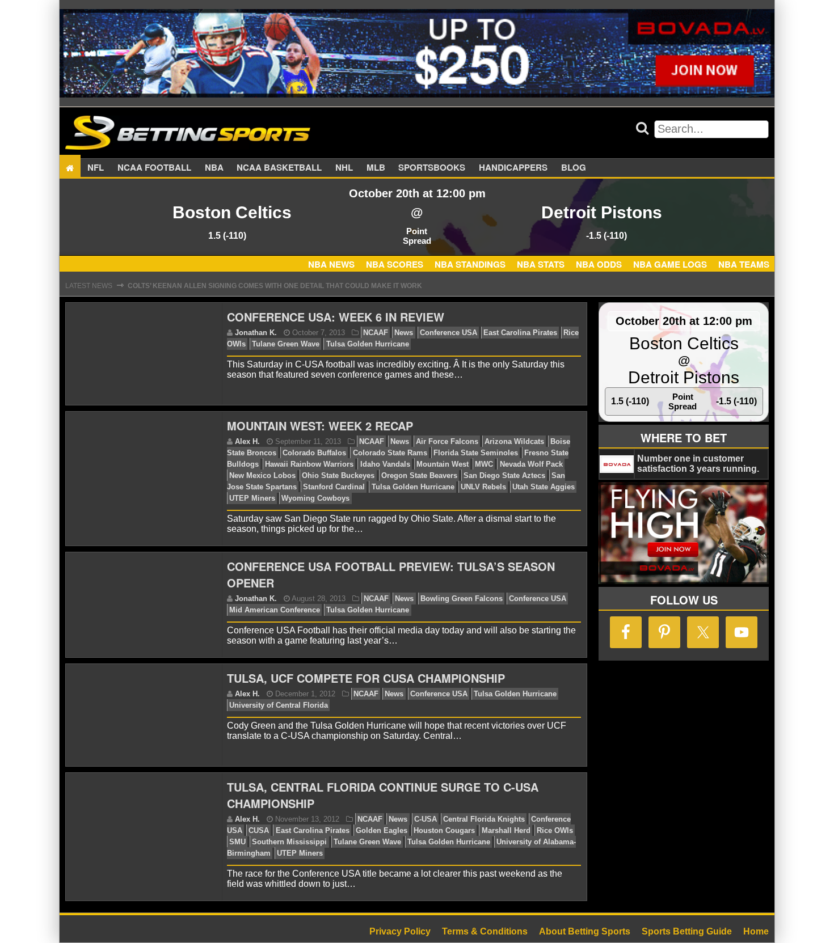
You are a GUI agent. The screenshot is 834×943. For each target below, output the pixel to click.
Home (756, 931)
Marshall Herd (506, 830)
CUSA (258, 830)
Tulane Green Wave (285, 344)
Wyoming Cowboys (315, 498)
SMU (237, 842)
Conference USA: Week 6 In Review (335, 316)
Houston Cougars (444, 830)
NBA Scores (394, 264)
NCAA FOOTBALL (154, 168)
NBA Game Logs (670, 264)
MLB (376, 168)
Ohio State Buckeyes (338, 475)
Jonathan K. (256, 332)
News (403, 332)
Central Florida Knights (484, 819)
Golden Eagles (381, 830)
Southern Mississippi (289, 842)
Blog (573, 168)
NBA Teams (743, 264)
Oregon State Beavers (419, 475)
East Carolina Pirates (520, 332)
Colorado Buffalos (314, 453)
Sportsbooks (431, 168)
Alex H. (247, 441)
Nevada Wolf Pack (531, 464)
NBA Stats (541, 264)
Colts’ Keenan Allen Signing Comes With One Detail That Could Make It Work (275, 286)
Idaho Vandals (385, 464)
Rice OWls (555, 830)
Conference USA (448, 332)
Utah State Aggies (543, 487)
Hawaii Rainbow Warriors (309, 464)
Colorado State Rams (390, 453)
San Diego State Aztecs (504, 475)
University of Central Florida (278, 705)
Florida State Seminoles (475, 453)
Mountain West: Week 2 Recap (320, 425)
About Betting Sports (584, 931)
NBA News (331, 264)
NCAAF (375, 332)
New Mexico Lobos (262, 475)
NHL (344, 168)
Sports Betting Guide (687, 931)
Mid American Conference (274, 610)
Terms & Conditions (485, 931)
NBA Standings (470, 264)
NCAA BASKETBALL (279, 168)
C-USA (425, 819)
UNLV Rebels (483, 487)
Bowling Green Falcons (461, 598)
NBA (214, 168)
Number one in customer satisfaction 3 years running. (698, 463)
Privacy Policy (400, 931)
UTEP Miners (252, 498)
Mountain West (442, 464)
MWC (484, 464)
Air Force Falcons (447, 441)
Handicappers (513, 168)
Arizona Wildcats (514, 441)
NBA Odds (599, 264)
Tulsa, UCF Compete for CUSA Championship (366, 678)
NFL (95, 168)
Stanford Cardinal (334, 487)
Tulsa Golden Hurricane (367, 344)
